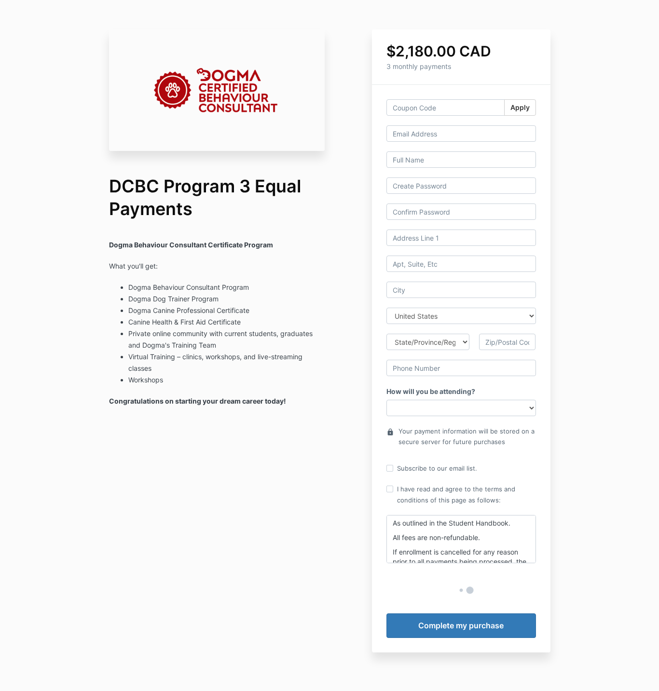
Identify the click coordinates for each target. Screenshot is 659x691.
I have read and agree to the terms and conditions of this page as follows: (456, 494)
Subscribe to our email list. (437, 468)
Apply (520, 107)
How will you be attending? (430, 391)
